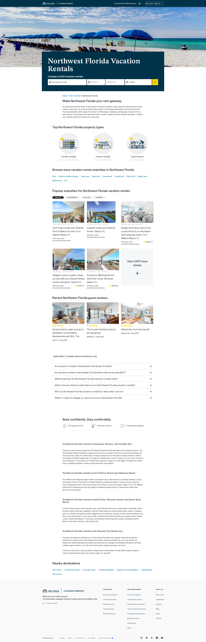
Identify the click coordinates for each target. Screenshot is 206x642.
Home (65, 96)
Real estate (131, 623)
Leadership (160, 599)
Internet (99, 197)
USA (71, 96)
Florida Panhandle (106, 570)
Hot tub (86, 197)
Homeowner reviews (134, 599)
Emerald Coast (89, 570)
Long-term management (136, 614)
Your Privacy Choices (104, 638)
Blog (157, 609)
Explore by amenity (110, 595)
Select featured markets (136, 609)
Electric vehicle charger (69, 176)
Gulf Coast (56, 570)
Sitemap (62, 638)
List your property (134, 595)
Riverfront (131, 176)
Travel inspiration (109, 599)
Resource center (133, 618)
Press (158, 614)
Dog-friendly (72, 197)
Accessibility (91, 638)
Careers (159, 604)
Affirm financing (109, 614)
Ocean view (107, 176)
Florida (77, 96)
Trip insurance (108, 609)
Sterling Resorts (148, 570)
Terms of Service (80, 638)
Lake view (85, 176)
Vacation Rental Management (125, 3)
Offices (158, 618)
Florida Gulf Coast (72, 570)
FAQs (129, 628)
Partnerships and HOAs (136, 604)
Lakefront (96, 176)
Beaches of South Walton (127, 570)
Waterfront (57, 181)
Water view (142, 176)
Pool (54, 176)
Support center (108, 604)
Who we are (160, 595)
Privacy (70, 638)
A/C (65, 181)
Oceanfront (119, 176)
